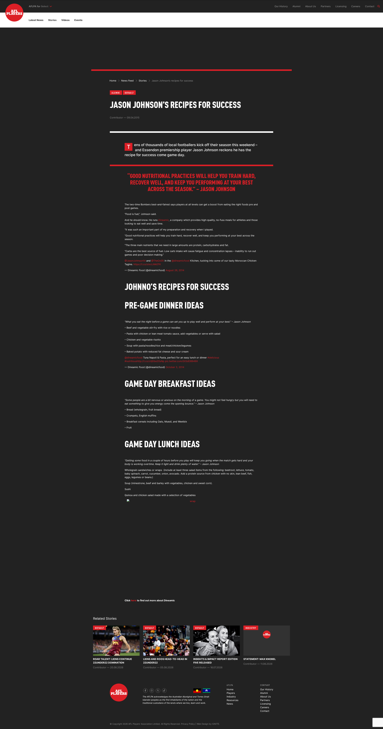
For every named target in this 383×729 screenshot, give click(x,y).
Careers (355, 6)
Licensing (340, 6)
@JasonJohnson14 (135, 260)
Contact (369, 6)
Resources (232, 700)
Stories (52, 20)
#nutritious (131, 361)
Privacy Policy (188, 724)
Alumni (296, 6)
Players (231, 692)
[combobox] (46, 6)
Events (78, 20)
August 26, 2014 (175, 270)
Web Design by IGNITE (208, 724)
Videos (65, 20)
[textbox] (44, 6)
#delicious (213, 357)
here (133, 600)
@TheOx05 (157, 260)
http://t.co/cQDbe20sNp (150, 361)
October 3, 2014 (175, 367)
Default (129, 92)
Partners (326, 6)
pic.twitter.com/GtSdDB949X (181, 361)
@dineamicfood (180, 260)
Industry (250, 627)
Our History (281, 6)
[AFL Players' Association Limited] (11, 8)
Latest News (36, 20)
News (230, 703)
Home (230, 689)
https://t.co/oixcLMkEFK (147, 264)
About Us (310, 6)
